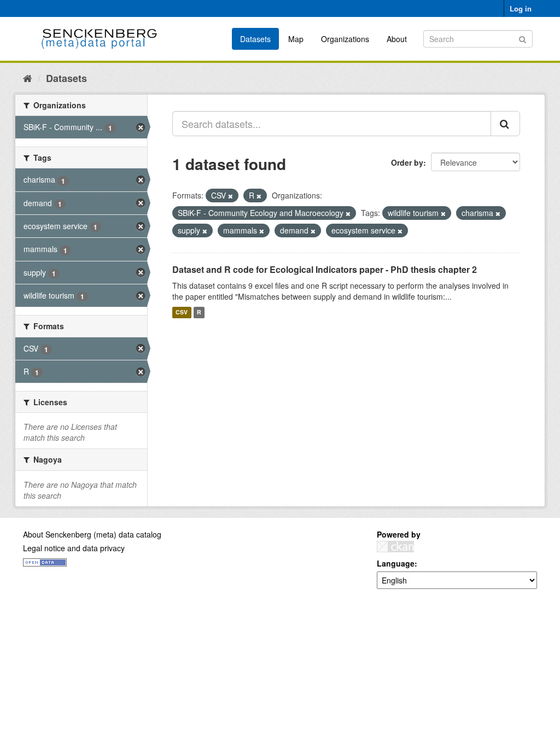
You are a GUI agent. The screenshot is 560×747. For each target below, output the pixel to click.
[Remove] (230, 195)
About (397, 38)
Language (396, 563)
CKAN (395, 546)
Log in (521, 8)
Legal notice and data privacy (74, 547)
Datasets (255, 38)
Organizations (345, 38)
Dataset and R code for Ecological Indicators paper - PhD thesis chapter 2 (324, 269)
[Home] (27, 78)
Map (296, 38)
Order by (407, 162)
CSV (182, 312)
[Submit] (522, 38)
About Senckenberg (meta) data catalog (92, 534)
